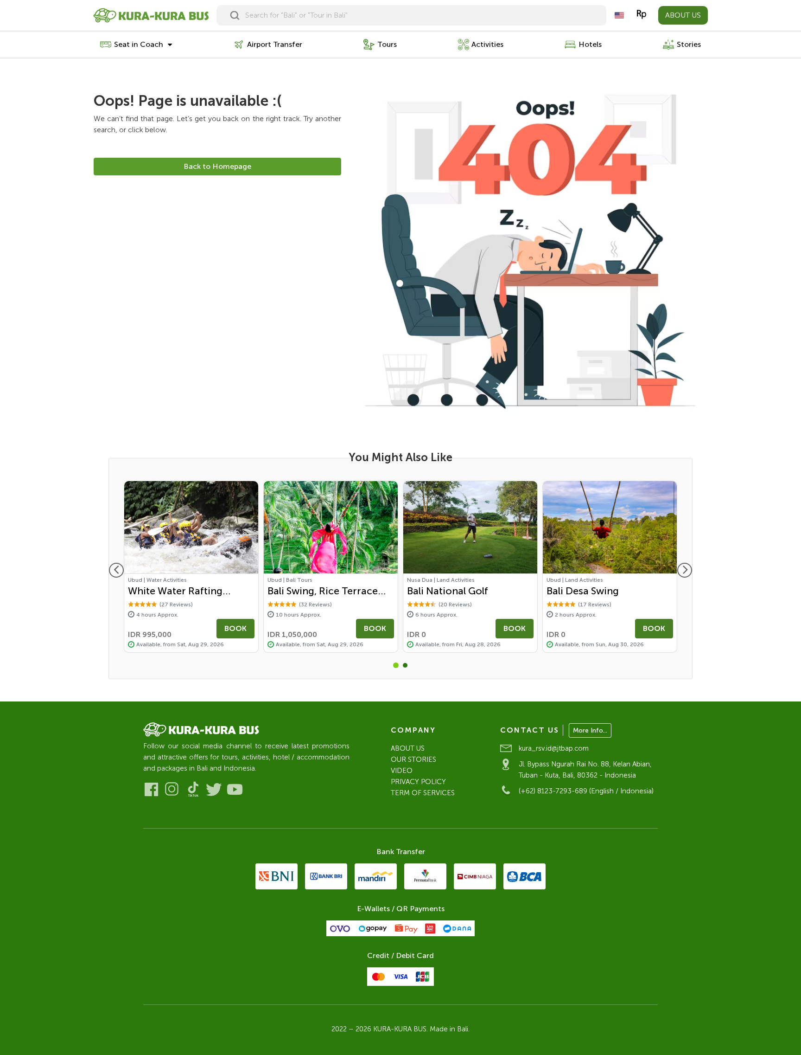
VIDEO (402, 770)
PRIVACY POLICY (418, 782)
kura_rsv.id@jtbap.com (554, 748)
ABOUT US (683, 15)
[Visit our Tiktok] (193, 789)
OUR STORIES (413, 759)
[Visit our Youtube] (235, 789)
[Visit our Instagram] (172, 789)
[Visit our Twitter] (214, 789)
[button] (396, 665)
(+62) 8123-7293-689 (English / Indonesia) (586, 791)
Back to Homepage (217, 166)
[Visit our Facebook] (151, 789)
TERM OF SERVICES (423, 793)
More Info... (590, 730)
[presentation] (116, 570)
